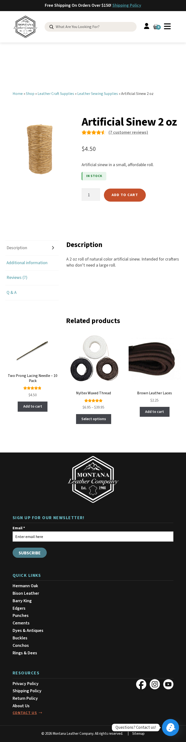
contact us (25, 713)
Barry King (22, 601)
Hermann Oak (25, 586)
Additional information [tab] (27, 263)
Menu (167, 26)
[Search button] (51, 27)
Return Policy (25, 698)
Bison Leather (26, 593)
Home (18, 93)
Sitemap (138, 733)
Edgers (19, 608)
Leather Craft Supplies (56, 93)
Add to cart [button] (32, 406)
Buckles (20, 638)
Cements (21, 623)
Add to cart (125, 195)
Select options (93, 419)
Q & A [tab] (11, 293)
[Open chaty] (170, 727)
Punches (21, 616)
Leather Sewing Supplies (97, 93)
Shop (30, 93)
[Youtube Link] (168, 684)
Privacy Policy (26, 684)
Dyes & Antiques (28, 631)
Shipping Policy (126, 5)
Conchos (21, 646)
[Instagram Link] (155, 684)
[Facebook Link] (141, 684)
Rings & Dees (25, 653)
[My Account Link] (146, 27)
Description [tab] (17, 248)
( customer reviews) (128, 132)
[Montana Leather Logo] (93, 479)
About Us (21, 706)
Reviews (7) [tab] (17, 278)
